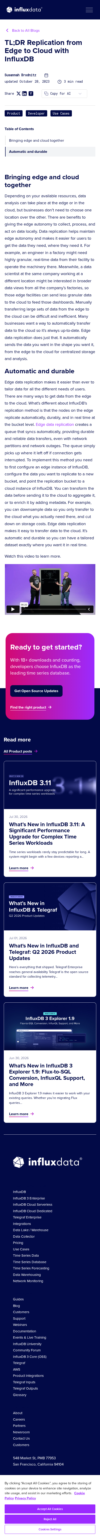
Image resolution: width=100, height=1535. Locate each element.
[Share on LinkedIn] (24, 93)
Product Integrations (28, 1375)
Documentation (24, 1331)
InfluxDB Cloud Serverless (32, 1204)
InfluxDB (19, 1191)
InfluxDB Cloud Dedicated (32, 1211)
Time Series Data (26, 1255)
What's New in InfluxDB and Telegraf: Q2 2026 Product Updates (44, 952)
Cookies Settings (50, 1529)
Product (13, 113)
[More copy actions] (80, 94)
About (17, 1413)
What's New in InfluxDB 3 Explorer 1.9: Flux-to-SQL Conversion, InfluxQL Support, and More (47, 1075)
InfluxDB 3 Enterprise (29, 1198)
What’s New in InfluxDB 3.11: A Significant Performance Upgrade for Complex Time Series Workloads (47, 833)
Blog (16, 1305)
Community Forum (27, 1350)
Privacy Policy (25, 1498)
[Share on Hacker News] (31, 93)
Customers (21, 1312)
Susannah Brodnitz (20, 75)
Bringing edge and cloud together (36, 140)
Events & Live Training (29, 1337)
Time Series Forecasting (31, 1268)
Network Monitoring (28, 1281)
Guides (18, 1299)
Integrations (22, 1223)
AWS (16, 1369)
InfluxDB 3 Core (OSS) (30, 1356)
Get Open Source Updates (36, 691)
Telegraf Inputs (24, 1382)
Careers (19, 1419)
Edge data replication (55, 424)
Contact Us (21, 1438)
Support (19, 1318)
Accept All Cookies (50, 1509)
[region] (50, 1505)
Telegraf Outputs (25, 1388)
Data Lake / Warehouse (30, 1230)
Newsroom (21, 1432)
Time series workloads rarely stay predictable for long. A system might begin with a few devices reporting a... (49, 854)
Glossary (19, 1394)
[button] (89, 10)
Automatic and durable (28, 151)
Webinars (20, 1324)
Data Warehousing (27, 1274)
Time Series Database (29, 1262)
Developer (36, 113)
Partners (19, 1425)
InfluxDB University (27, 1344)
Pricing (18, 1242)
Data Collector (24, 1236)
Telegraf (19, 1362)
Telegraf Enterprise (27, 1217)
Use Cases (61, 113)
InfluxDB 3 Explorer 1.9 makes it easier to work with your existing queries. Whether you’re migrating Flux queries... (49, 1098)
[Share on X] (18, 93)
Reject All (50, 1519)
